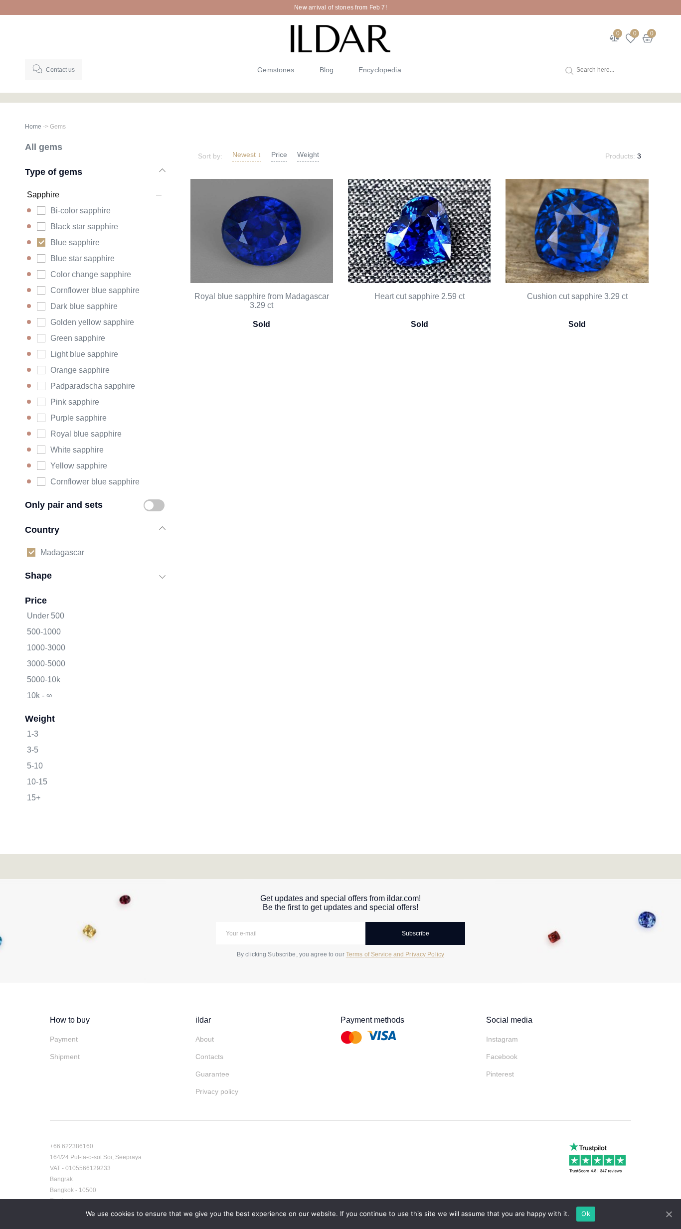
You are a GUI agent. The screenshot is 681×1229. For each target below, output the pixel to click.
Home (33, 126)
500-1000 (44, 631)
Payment (64, 1039)
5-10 (35, 766)
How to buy (70, 1020)
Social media (509, 1020)
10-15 (37, 781)
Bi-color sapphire (80, 210)
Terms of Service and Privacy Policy (395, 954)
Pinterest (500, 1074)
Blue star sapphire (82, 258)
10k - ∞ (39, 695)
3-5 (32, 750)
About (204, 1039)
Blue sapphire (75, 242)
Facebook (501, 1057)
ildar (203, 1020)
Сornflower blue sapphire (95, 481)
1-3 (32, 734)
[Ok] (669, 1214)
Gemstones (275, 70)
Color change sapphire (90, 274)
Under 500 (45, 616)
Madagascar (62, 552)
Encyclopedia (379, 70)
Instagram (502, 1039)
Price (279, 154)
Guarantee (212, 1074)
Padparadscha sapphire (92, 386)
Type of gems (53, 171)
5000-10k (43, 679)
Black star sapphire (84, 226)
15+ (33, 797)
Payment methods (372, 1020)
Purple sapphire (78, 418)
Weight (308, 154)
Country (42, 529)
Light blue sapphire (84, 354)
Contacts (209, 1057)
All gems (43, 147)
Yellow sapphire (78, 465)
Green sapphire (77, 338)
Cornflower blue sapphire (95, 290)
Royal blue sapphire (86, 434)
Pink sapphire (74, 402)
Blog (327, 70)
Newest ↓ (246, 154)
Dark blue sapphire (84, 306)
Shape (38, 575)
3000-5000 (46, 663)
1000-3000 (46, 647)
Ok (585, 1214)
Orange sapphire (80, 370)
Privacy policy (216, 1091)
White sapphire (77, 450)
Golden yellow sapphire (92, 322)
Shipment (65, 1057)
